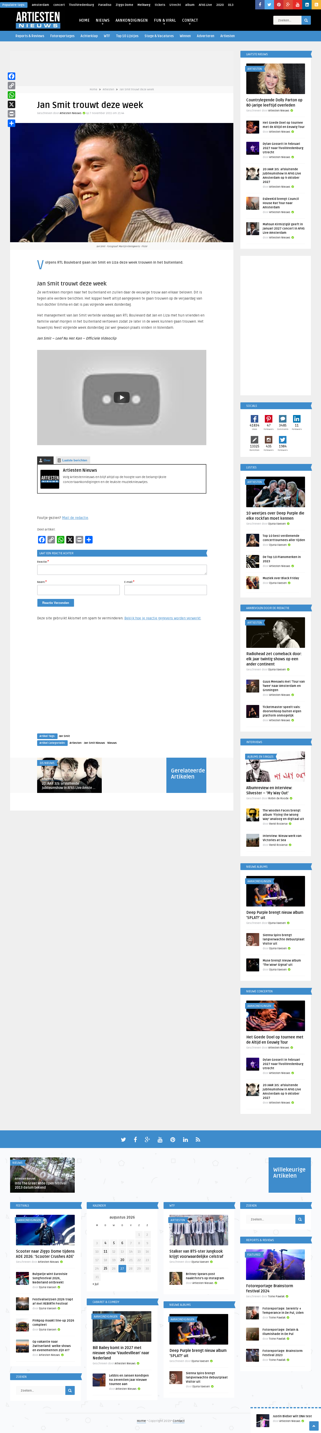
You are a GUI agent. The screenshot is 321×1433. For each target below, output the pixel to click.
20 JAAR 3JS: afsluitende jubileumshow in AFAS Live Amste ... (68, 786)
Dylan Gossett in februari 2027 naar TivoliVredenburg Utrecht (283, 148)
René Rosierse (278, 823)
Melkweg (143, 5)
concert (59, 5)
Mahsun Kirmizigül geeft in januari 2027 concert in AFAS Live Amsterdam (284, 228)
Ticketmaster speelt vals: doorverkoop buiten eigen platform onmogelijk (282, 711)
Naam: (42, 582)
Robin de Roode (278, 798)
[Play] (122, 397)
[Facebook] (11, 76)
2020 (220, 5)
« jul (95, 1284)
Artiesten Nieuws (71, 113)
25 (105, 1269)
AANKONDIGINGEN (132, 20)
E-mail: (129, 582)
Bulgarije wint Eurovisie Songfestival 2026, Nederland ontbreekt (49, 1278)
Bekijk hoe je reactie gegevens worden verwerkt (162, 618)
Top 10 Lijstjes (127, 36)
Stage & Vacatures (159, 36)
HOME (84, 20)
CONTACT (190, 20)
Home (93, 89)
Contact (178, 1421)
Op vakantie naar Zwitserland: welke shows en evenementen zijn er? (51, 1346)
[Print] (11, 114)
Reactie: (43, 561)
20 (122, 1260)
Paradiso (104, 5)
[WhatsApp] (11, 95)
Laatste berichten (74, 460)
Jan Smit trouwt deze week (137, 89)
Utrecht (175, 5)
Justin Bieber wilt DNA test (292, 1416)
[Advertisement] (121, 681)
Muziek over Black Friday (281, 578)
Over (47, 460)
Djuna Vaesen (277, 523)
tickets (160, 5)
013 (230, 5)
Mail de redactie (75, 518)
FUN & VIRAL (165, 20)
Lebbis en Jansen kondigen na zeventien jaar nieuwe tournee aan (129, 1380)
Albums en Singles (260, 757)
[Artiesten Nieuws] (49, 488)
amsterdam (40, 5)
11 (105, 1252)
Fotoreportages (62, 36)
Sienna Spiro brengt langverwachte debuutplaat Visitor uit (284, 939)
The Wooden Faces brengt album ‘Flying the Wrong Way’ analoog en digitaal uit (283, 815)
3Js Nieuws (47, 763)
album (190, 5)
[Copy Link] (11, 85)
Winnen (185, 36)
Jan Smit (64, 736)
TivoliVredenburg (81, 5)
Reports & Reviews (30, 36)
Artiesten (227, 36)
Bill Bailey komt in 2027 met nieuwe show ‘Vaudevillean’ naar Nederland (121, 1353)
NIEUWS (103, 20)
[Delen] (11, 123)
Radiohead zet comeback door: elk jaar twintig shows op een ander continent (274, 659)
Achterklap (89, 36)
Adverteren (205, 36)
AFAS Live (205, 5)
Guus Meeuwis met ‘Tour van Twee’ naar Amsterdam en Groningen (284, 686)
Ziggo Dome (124, 5)
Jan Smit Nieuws (94, 743)
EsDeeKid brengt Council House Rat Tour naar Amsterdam (281, 203)
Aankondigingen (259, 881)
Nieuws (112, 743)
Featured (254, 1255)
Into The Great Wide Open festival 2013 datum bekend (41, 1185)
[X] (11, 104)
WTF (107, 36)
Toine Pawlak (276, 1296)
